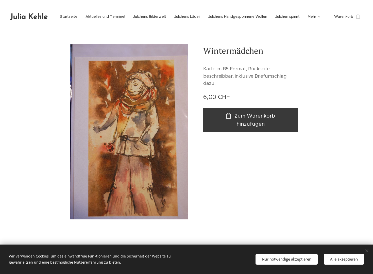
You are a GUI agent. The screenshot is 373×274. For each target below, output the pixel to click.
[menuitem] (70, 16)
